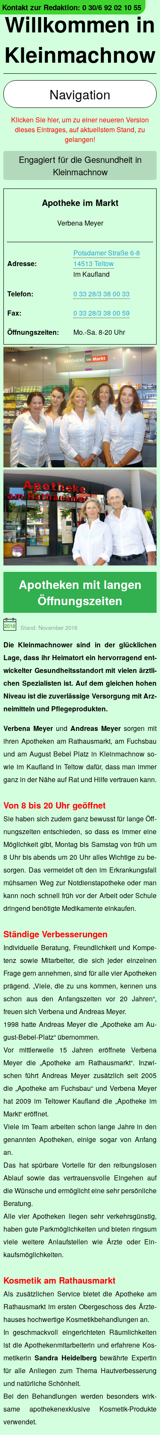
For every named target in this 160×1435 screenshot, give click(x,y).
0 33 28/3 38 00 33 (101, 294)
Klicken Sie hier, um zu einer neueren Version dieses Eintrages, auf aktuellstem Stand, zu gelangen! (80, 129)
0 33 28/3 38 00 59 (101, 313)
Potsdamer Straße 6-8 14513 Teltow (106, 258)
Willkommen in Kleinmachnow (80, 39)
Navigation (80, 94)
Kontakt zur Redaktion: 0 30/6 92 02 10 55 (71, 7)
